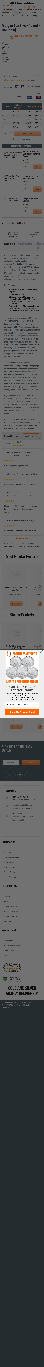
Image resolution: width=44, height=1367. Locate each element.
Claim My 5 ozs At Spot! (22, 712)
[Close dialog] (41, 651)
